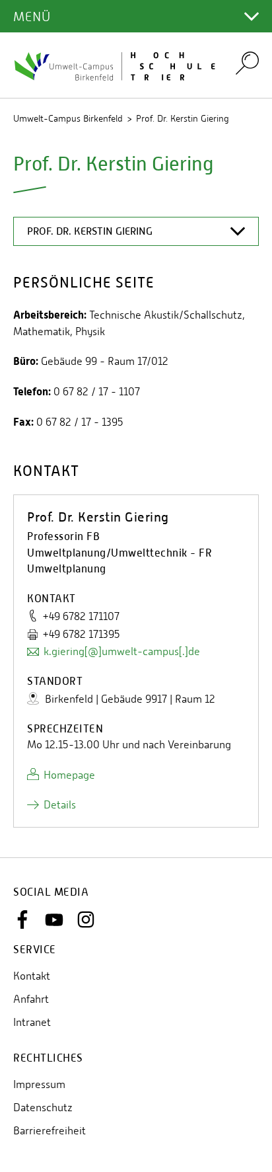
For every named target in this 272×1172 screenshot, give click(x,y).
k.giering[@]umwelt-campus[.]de (122, 651)
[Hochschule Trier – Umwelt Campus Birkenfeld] (116, 65)
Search (247, 62)
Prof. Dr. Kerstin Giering (182, 118)
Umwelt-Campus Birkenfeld (68, 118)
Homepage (69, 775)
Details (60, 805)
